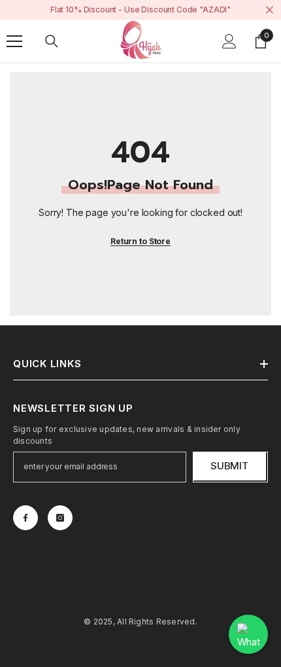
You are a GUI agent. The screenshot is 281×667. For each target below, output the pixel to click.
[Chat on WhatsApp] (248, 634)
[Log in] (229, 41)
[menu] (14, 41)
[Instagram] (60, 517)
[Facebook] (25, 517)
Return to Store (140, 241)
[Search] (51, 41)
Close (269, 10)
